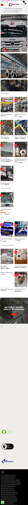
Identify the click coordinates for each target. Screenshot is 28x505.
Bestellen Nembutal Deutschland (8, 486)
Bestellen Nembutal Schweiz (7, 488)
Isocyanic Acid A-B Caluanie (21, 266)
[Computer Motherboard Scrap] (7, 199)
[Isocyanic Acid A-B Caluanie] (21, 256)
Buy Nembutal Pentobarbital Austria (8, 501)
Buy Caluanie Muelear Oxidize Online (9, 499)
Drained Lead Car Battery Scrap (20, 115)
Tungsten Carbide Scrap (20, 137)
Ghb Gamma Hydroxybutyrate (4, 267)
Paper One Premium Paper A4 (6, 239)
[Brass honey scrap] (7, 127)
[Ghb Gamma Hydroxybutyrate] (7, 256)
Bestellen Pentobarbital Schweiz (8, 494)
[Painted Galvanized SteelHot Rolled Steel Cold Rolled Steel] (21, 149)
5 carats (17, 480)
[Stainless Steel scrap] (7, 173)
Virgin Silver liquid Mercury (6, 114)
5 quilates (18, 482)
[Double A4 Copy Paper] (21, 229)
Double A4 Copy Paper (20, 239)
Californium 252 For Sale (20, 289)
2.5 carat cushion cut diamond (7, 480)
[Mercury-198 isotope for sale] (7, 279)
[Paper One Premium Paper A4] (7, 229)
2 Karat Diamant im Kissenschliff (8, 477)
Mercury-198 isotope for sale (7, 289)
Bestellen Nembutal (15, 484)
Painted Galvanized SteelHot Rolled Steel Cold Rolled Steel (21, 160)
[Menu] (2, 5)
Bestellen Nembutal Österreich (7, 490)
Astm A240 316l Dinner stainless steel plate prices (7, 160)
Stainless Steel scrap (5, 183)
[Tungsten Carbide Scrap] (21, 127)
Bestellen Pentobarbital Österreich (8, 497)
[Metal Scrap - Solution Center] (14, 4)
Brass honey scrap (5, 137)
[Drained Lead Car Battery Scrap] (21, 104)
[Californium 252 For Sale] (21, 279)
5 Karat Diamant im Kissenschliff (8, 482)
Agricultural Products (5, 484)
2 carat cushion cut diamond (9, 475)
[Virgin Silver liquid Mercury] (7, 104)
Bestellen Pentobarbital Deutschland (9, 492)
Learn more (19, 8)
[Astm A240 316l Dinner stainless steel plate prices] (7, 149)
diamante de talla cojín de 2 (7, 503)
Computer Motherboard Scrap (6, 210)
